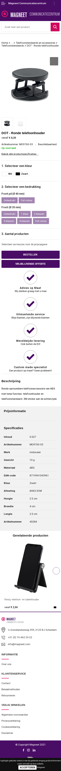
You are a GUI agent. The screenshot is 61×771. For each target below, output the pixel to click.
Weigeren (41, 767)
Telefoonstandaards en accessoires (35, 42)
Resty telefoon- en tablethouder (21, 599)
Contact (5, 683)
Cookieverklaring (10, 726)
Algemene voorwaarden (14, 714)
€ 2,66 (11, 607)
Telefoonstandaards (12, 45)
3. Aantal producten (15, 234)
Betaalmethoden (10, 689)
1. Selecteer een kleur (16, 166)
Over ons (6, 664)
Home (4, 42)
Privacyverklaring (10, 720)
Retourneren (8, 695)
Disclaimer (7, 733)
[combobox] (26, 27)
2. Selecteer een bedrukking (21, 187)
